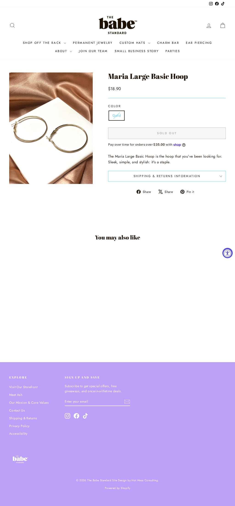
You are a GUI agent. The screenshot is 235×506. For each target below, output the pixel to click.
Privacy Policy (19, 426)
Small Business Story (137, 51)
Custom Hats (133, 43)
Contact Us (17, 410)
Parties (172, 51)
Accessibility (18, 433)
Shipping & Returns (23, 418)
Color (114, 106)
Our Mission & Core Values (29, 402)
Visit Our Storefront (23, 387)
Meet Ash (15, 394)
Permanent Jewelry (92, 43)
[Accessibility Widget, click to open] (227, 253)
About (62, 51)
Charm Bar (168, 43)
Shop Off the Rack (43, 43)
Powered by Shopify (117, 488)
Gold (116, 115)
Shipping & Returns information (167, 176)
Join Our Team (93, 51)
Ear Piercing (199, 43)
